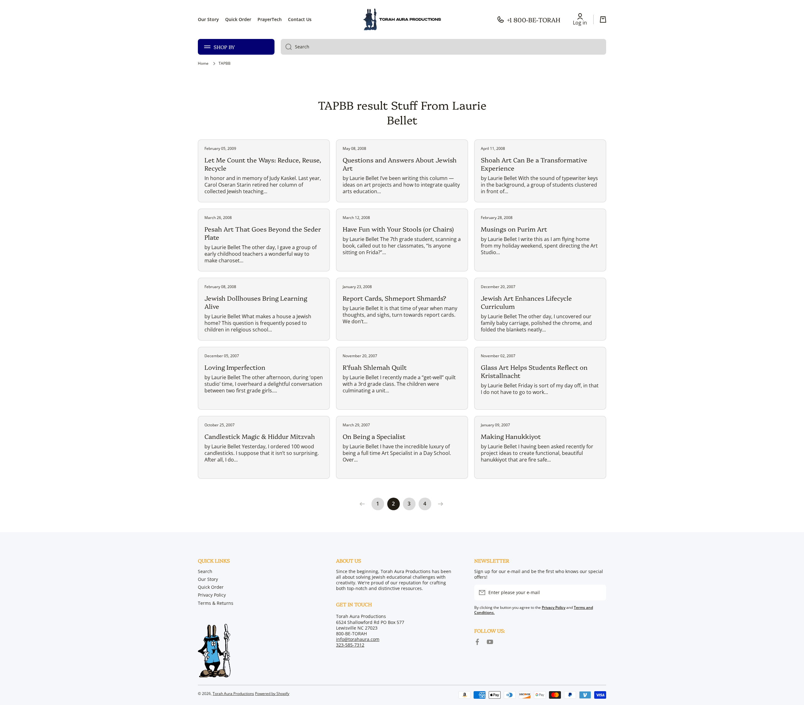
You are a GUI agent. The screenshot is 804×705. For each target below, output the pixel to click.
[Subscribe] (598, 592)
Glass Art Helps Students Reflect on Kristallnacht (534, 371)
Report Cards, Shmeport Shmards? (394, 298)
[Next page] (439, 504)
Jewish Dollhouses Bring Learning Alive (255, 302)
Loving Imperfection (234, 367)
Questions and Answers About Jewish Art (400, 164)
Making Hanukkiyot (511, 436)
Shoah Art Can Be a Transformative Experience (534, 164)
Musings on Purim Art (514, 229)
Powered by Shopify (272, 693)
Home (203, 63)
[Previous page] (363, 504)
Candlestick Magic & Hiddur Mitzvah (259, 436)
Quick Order (211, 587)
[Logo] (402, 19)
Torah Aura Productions (233, 693)
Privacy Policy (212, 595)
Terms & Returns (215, 603)
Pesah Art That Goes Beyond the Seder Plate (262, 233)
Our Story (208, 579)
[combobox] (443, 47)
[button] (603, 19)
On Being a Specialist (374, 436)
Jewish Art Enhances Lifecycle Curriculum (526, 302)
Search (205, 571)
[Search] (286, 47)
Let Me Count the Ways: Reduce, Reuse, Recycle (262, 164)
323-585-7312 (350, 645)
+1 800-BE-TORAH (533, 19)
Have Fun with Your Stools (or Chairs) (398, 229)
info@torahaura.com (357, 639)
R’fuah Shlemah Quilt (375, 367)
